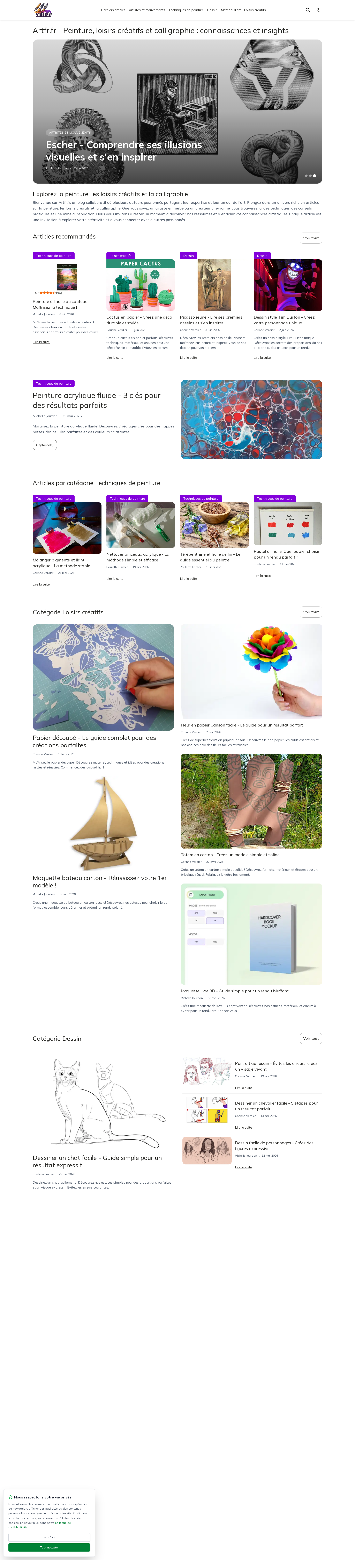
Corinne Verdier (116, 330)
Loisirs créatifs (255, 10)
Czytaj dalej (44, 445)
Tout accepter (49, 1547)
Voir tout (311, 238)
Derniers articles (113, 10)
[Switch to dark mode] (318, 10)
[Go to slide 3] (314, 175)
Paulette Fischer (56, 168)
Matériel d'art (231, 10)
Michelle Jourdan (44, 314)
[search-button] (307, 10)
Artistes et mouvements (147, 10)
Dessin (212, 10)
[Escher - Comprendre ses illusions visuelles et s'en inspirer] (177, 112)
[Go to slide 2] (310, 176)
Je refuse (49, 1537)
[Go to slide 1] (306, 176)
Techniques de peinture (186, 10)
